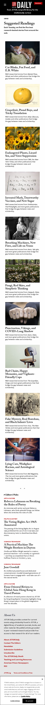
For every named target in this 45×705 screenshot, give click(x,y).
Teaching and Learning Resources (18, 659)
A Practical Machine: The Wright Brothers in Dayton (19, 547)
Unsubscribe (9, 652)
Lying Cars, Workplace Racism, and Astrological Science (19, 467)
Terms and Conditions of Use (23, 673)
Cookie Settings (15, 701)
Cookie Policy (25, 696)
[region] (22, 690)
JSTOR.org (7, 673)
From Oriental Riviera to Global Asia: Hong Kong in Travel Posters (20, 590)
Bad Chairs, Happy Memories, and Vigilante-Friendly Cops (20, 374)
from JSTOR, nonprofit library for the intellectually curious (22, 11)
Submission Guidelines (13, 649)
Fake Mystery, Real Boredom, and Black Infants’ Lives (22, 421)
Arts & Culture (9, 498)
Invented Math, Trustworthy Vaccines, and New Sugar (21, 200)
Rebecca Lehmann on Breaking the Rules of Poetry (22, 503)
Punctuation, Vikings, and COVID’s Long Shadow (20, 330)
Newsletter (38, 3)
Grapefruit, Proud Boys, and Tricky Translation (21, 112)
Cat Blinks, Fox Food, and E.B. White (20, 69)
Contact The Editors (12, 643)
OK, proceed (29, 701)
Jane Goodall (11, 567)
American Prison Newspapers (16, 662)
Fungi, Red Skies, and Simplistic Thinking (17, 287)
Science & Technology (12, 541)
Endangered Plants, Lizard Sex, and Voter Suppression (21, 155)
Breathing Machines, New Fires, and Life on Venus (20, 245)
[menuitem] (38, 3)
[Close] (42, 679)
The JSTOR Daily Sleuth (13, 656)
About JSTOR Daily (12, 639)
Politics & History (10, 519)
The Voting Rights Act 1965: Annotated (20, 524)
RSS (5, 666)
